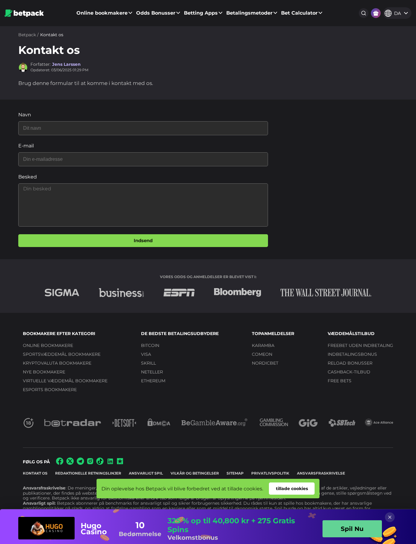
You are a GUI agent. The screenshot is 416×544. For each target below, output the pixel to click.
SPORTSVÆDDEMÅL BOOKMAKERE (61, 354)
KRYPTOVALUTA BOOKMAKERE (57, 363)
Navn (24, 115)
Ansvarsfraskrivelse (321, 473)
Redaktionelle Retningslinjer (88, 473)
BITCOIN (150, 345)
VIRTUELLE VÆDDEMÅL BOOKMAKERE (65, 380)
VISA (146, 354)
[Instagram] (90, 462)
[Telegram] (80, 463)
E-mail (26, 146)
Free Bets (339, 380)
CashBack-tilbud (349, 372)
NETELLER (152, 372)
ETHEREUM (153, 380)
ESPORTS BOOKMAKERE (50, 389)
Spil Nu (352, 528)
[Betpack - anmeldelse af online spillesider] (24, 13)
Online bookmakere (102, 13)
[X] (70, 463)
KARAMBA (263, 345)
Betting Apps (201, 13)
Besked (27, 177)
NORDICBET (265, 363)
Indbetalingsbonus (352, 354)
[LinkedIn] (110, 463)
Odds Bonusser (155, 13)
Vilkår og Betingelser (195, 473)
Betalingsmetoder (249, 13)
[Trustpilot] (120, 462)
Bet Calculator (299, 13)
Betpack (27, 34)
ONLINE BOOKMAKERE (48, 345)
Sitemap (235, 473)
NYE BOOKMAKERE (44, 372)
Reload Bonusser (350, 363)
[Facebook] (59, 463)
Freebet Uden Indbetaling (360, 345)
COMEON (262, 354)
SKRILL (148, 363)
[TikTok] (100, 463)
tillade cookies (292, 488)
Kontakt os (35, 473)
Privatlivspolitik (270, 473)
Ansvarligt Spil (146, 473)
